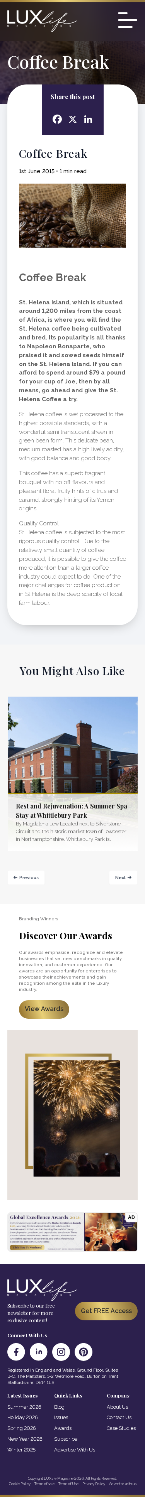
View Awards (44, 1009)
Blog (59, 1407)
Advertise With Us (74, 1450)
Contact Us (119, 1417)
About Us (117, 1407)
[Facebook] (16, 1352)
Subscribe (65, 1439)
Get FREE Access (106, 1311)
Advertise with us (122, 1484)
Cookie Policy (20, 1484)
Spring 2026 (21, 1428)
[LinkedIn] (39, 1352)
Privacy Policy (93, 1484)
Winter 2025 (21, 1450)
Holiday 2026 (22, 1417)
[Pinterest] (83, 1352)
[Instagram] (61, 1352)
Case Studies (121, 1428)
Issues (61, 1417)
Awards (63, 1428)
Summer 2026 (24, 1407)
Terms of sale (44, 1484)
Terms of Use (68, 1484)
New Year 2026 (25, 1439)
